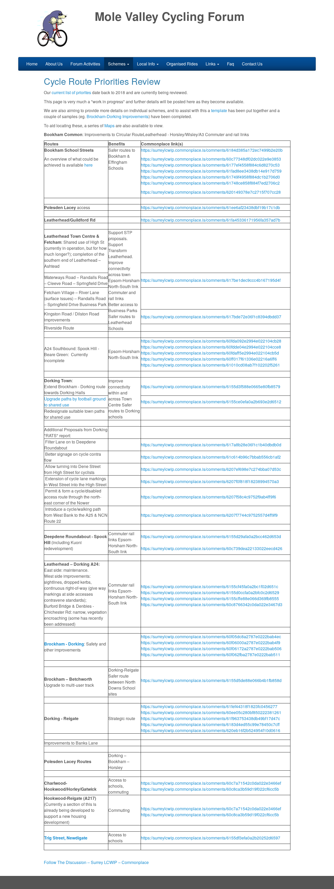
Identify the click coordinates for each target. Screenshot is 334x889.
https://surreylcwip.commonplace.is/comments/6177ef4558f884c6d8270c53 (210, 165)
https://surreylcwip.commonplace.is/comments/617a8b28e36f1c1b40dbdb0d (211, 445)
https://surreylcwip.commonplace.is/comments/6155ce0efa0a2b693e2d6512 (211, 402)
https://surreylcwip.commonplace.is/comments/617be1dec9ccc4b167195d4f (211, 280)
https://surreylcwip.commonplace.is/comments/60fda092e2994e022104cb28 (211, 341)
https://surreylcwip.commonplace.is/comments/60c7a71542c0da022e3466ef (211, 783)
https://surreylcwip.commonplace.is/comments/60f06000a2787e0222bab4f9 (210, 643)
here (88, 165)
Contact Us (252, 64)
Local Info (146, 64)
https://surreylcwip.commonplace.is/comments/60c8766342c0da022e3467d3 (211, 604)
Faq (230, 64)
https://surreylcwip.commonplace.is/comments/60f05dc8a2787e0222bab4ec (211, 637)
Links (211, 64)
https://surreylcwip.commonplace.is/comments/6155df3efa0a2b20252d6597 (210, 838)
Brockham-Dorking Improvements (117, 116)
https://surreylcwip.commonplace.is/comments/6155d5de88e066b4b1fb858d (211, 680)
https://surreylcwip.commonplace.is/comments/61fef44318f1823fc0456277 (209, 706)
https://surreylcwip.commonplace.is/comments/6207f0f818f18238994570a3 (210, 481)
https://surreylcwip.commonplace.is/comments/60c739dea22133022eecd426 (211, 548)
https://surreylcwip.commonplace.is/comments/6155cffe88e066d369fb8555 (210, 598)
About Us (54, 64)
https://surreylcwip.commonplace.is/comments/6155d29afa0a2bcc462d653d (211, 536)
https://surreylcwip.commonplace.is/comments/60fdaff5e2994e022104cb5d (210, 353)
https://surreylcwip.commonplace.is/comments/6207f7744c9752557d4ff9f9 (209, 515)
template (219, 110)
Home (32, 64)
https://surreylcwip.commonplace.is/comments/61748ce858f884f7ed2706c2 (210, 183)
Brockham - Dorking (64, 644)
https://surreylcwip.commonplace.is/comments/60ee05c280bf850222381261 (211, 712)
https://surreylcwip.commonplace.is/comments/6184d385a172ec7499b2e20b (212, 150)
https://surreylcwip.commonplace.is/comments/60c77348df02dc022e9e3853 (211, 159)
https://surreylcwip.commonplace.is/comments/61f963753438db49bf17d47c (210, 718)
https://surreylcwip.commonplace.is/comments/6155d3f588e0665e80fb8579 (210, 386)
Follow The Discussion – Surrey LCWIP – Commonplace (96, 862)
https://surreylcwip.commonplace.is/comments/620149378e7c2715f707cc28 (211, 192)
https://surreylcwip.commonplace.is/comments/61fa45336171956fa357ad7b (210, 220)
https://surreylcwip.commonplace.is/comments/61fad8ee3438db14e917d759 (211, 171)
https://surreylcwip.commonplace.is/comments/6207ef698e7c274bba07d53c (211, 469)
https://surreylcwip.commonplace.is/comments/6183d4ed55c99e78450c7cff (210, 724)
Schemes (117, 64)
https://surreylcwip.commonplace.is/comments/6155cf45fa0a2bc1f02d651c (209, 586)
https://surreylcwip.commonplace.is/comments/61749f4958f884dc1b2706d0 (210, 177)
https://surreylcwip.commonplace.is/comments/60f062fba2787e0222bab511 (210, 654)
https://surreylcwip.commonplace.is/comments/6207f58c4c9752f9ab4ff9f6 (208, 497)
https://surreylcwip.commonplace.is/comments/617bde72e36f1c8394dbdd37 (211, 317)
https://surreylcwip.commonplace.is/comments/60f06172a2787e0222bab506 (211, 648)
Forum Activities (85, 64)
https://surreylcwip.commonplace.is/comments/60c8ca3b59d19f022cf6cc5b (210, 789)
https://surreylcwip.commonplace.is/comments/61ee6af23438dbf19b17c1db (210, 207)
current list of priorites (71, 92)
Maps (109, 126)
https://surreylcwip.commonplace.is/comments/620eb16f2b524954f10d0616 (210, 730)
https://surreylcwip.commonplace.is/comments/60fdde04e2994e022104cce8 (211, 347)
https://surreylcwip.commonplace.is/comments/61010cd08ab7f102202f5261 (210, 365)
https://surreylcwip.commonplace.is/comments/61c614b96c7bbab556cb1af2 (211, 457)
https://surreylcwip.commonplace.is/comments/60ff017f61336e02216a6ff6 (209, 359)
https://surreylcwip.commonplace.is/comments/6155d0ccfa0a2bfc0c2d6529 (210, 592)
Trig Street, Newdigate (65, 838)
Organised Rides (182, 64)
